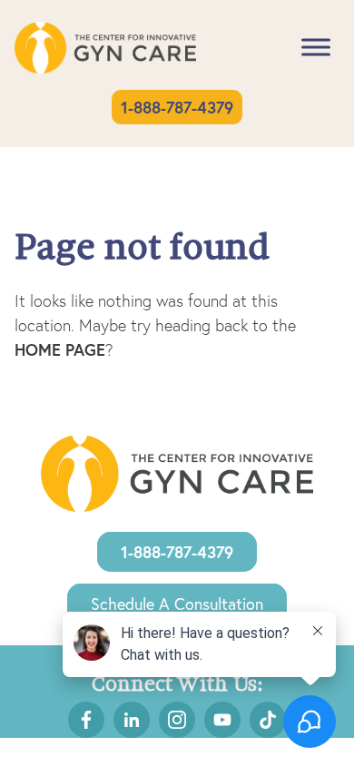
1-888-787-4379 (177, 107)
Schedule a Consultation (177, 603)
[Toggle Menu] (315, 47)
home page (60, 349)
